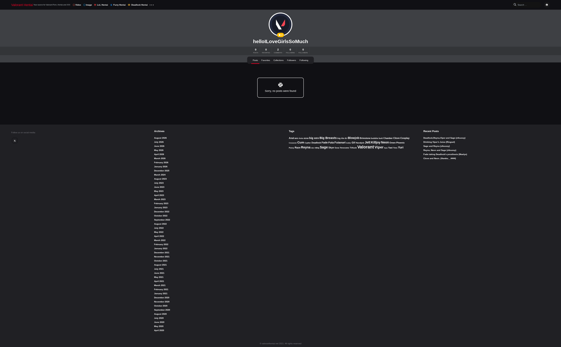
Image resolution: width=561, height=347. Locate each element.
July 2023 (159, 183)
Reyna (305, 147)
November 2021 (161, 256)
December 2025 (161, 170)
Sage (324, 147)
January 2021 (160, 293)
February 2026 (161, 162)
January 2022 (160, 248)
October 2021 (160, 261)
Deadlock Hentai (139, 5)
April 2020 (159, 330)
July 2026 (159, 142)
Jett (367, 142)
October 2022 (160, 216)
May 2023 (158, 191)
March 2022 (160, 240)
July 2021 (159, 269)
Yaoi (390, 147)
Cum (300, 142)
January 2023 (160, 207)
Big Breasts (328, 138)
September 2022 (162, 220)
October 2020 (160, 306)
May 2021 (158, 277)
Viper (379, 147)
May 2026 (158, 150)
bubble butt (377, 138)
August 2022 (160, 224)
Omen (392, 143)
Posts (255, 60)
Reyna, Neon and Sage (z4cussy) (439, 150)
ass (296, 138)
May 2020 (158, 326)
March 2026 (160, 158)
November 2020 (161, 301)
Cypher (308, 143)
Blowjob (353, 138)
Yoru (395, 148)
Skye (331, 147)
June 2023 (159, 187)
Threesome (344, 148)
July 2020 (159, 318)
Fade (325, 142)
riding (317, 148)
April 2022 (159, 236)
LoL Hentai (102, 5)
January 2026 (160, 166)
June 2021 (159, 273)
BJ (346, 138)
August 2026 (160, 138)
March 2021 (160, 285)
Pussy (291, 148)
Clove (396, 138)
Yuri (401, 147)
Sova (337, 148)
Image (89, 5)
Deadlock (316, 143)
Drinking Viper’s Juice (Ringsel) (439, 142)
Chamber (388, 138)
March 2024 (160, 175)
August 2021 (160, 265)
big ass (314, 138)
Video (78, 5)
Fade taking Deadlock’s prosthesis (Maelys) (445, 154)
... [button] (151, 4)
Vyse (386, 148)
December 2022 (161, 211)
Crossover (293, 143)
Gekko (348, 143)
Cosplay (405, 138)
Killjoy (375, 142)
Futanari (340, 142)
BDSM (306, 138)
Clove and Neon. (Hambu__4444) (439, 158)
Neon (385, 142)
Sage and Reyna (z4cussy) (436, 146)
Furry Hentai (119, 5)
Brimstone (365, 138)
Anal (291, 138)
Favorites (265, 60)
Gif (353, 142)
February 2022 (161, 244)
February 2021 (161, 289)
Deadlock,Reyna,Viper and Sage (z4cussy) (444, 138)
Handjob (360, 143)
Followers (291, 60)
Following (303, 60)
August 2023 (160, 179)
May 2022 (158, 232)
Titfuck (353, 148)
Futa (331, 142)
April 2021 (159, 281)
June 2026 (159, 146)
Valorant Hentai (22, 5)
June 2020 (159, 322)
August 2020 (160, 314)
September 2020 (162, 310)
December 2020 (161, 297)
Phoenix (400, 143)
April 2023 (159, 195)
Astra (301, 138)
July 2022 (159, 228)
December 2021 (161, 252)
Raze (297, 147)
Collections (278, 60)
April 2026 (159, 154)
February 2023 (161, 203)
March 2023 (160, 199)
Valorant (365, 146)
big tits (340, 138)
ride (312, 148)
